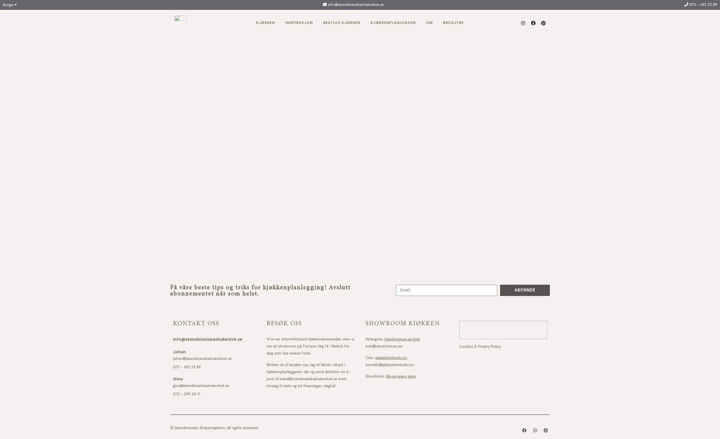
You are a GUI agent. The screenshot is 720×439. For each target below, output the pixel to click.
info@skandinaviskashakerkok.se (355, 5)
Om (429, 22)
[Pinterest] (543, 23)
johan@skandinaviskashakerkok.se (202, 359)
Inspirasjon (299, 22)
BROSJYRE (453, 22)
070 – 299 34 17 (187, 394)
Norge (8, 5)
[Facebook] (533, 23)
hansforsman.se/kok (402, 339)
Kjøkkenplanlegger (393, 22)
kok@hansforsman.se (384, 346)
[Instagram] (523, 23)
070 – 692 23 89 (702, 5)
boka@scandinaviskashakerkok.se (308, 379)
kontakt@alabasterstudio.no (390, 365)
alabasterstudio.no (391, 358)
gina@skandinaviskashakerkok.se (201, 386)
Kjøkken (265, 22)
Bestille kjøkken (342, 22)
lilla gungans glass (401, 376)
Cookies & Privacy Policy (480, 347)
